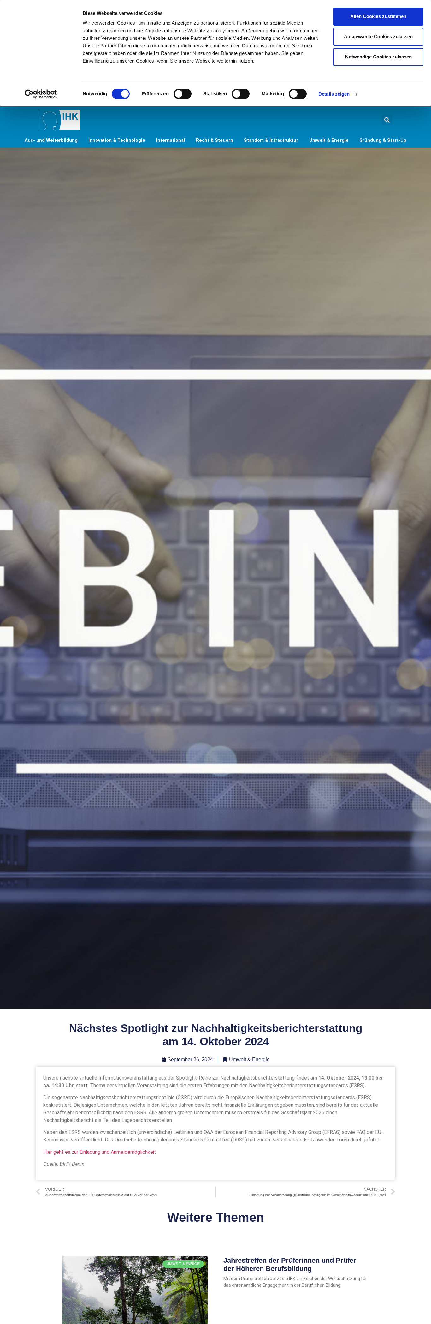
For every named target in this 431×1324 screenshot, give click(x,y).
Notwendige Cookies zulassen (378, 56)
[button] (387, 120)
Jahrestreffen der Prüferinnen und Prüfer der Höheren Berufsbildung (289, 1264)
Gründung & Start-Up (382, 140)
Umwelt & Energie (329, 140)
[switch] (183, 94)
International (170, 140)
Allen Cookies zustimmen (378, 16)
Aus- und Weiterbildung (51, 140)
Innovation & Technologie (116, 140)
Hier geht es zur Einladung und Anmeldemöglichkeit (99, 1152)
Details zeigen (334, 94)
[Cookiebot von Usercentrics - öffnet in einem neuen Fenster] (40, 94)
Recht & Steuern (214, 140)
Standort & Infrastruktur (271, 140)
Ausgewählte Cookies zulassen (378, 36)
